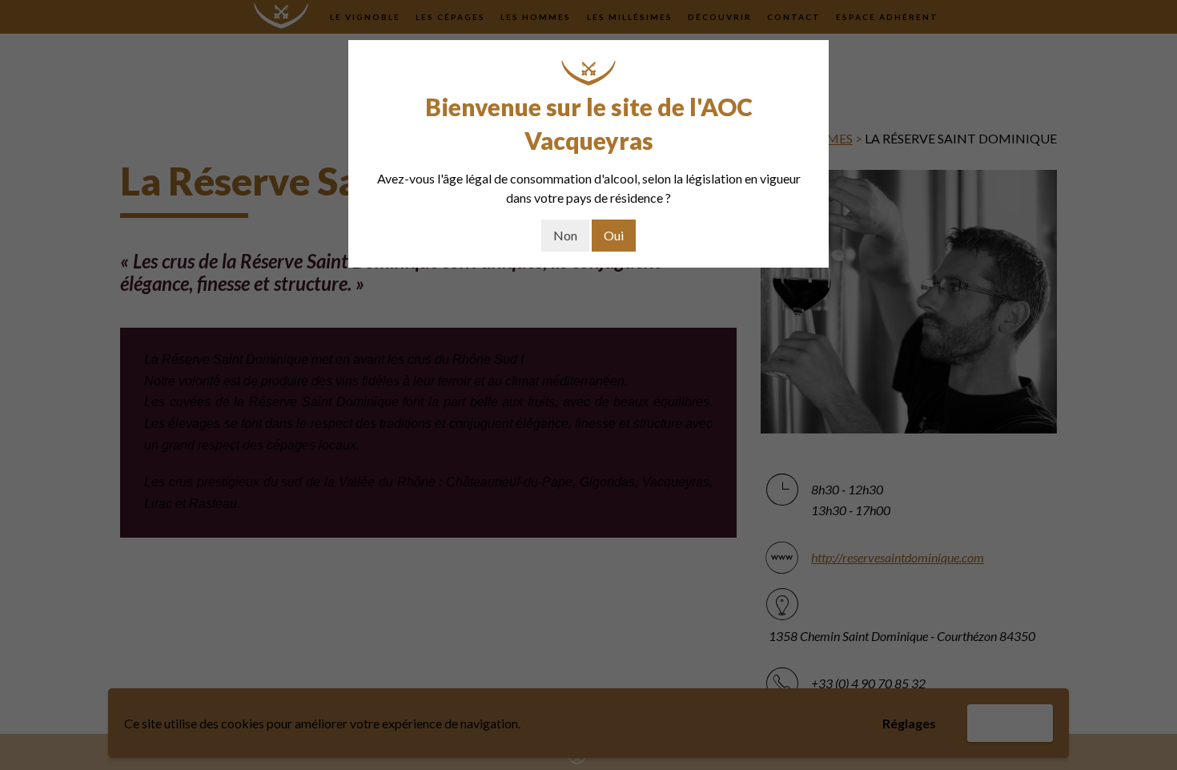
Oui (614, 235)
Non (565, 235)
